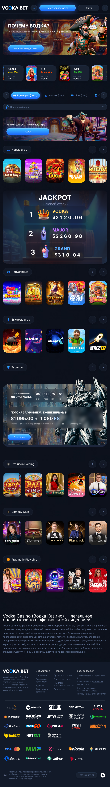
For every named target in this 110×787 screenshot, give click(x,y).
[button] (6, 95)
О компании (41, 675)
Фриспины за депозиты (42, 690)
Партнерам (59, 689)
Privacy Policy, (84, 693)
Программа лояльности (41, 680)
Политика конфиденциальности (64, 684)
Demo (12, 185)
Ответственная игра (63, 679)
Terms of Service (98, 693)
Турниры (40, 685)
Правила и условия (63, 675)
